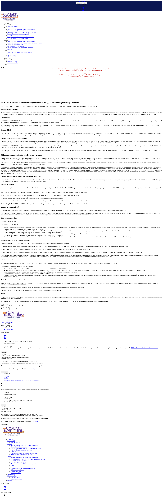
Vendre (6, 40)
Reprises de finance (12, 26)
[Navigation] (78, 1)
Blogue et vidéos (8, 59)
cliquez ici (35, 369)
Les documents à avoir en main (15, 46)
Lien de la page (8, 346)
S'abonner (3, 352)
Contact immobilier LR (7, 322)
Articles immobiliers (12, 63)
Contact (6, 64)
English (81, 1)
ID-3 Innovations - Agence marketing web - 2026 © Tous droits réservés (20, 380)
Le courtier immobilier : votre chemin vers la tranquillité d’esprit (24, 43)
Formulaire (7, 345)
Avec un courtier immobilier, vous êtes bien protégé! (21, 29)
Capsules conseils (12, 61)
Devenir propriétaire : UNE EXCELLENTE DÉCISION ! (22, 32)
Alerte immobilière (12, 56)
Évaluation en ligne (12, 55)
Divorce (9, 49)
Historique (7, 23)
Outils (5, 50)
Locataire (9, 35)
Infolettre (6, 392)
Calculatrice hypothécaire (14, 53)
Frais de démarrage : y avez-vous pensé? (18, 34)
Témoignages (7, 58)
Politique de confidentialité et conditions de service (144, 348)
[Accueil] (84, 1)
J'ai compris (4, 371)
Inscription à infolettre (10, 394)
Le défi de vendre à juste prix (15, 44)
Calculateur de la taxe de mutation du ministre (19, 52)
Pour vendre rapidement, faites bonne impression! (20, 47)
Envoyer (3, 405)
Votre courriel (7, 398)
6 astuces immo (82, 3)
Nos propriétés (8, 24)
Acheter (6, 27)
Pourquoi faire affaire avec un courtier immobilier (20, 37)
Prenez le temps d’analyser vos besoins (17, 38)
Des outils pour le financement (15, 31)
